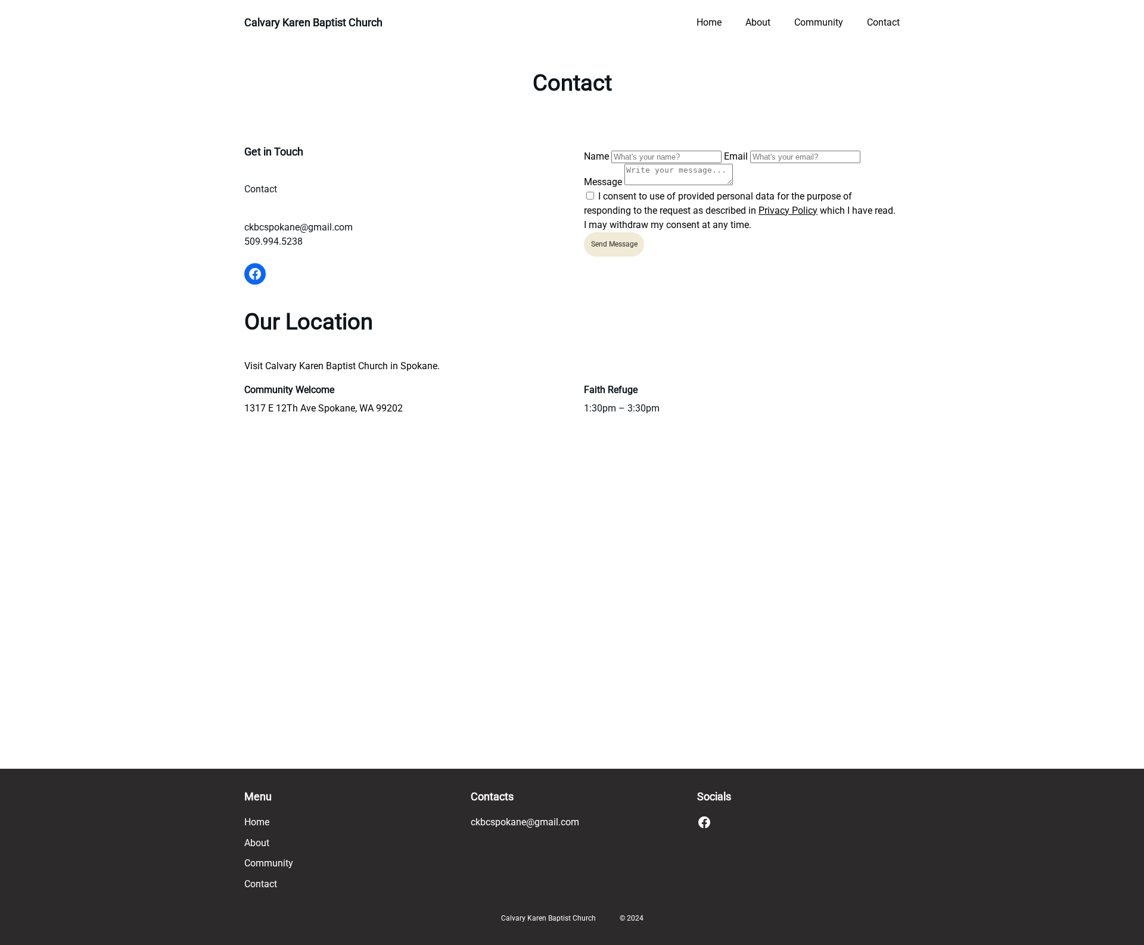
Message (604, 182)
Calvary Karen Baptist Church (313, 22)
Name (596, 156)
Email (736, 156)
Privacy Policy (787, 210)
